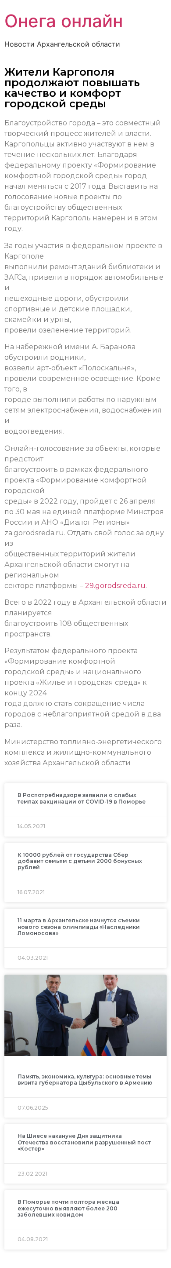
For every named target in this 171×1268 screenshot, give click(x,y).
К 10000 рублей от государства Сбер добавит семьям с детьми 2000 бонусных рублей (80, 861)
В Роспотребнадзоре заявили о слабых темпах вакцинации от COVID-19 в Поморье (82, 798)
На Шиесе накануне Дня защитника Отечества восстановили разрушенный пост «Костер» (84, 1142)
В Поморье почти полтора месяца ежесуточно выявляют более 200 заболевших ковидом (68, 1208)
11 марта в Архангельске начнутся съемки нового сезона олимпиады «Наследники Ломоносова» (79, 926)
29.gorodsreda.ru (115, 585)
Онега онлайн (63, 21)
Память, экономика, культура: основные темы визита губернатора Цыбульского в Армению (85, 1079)
